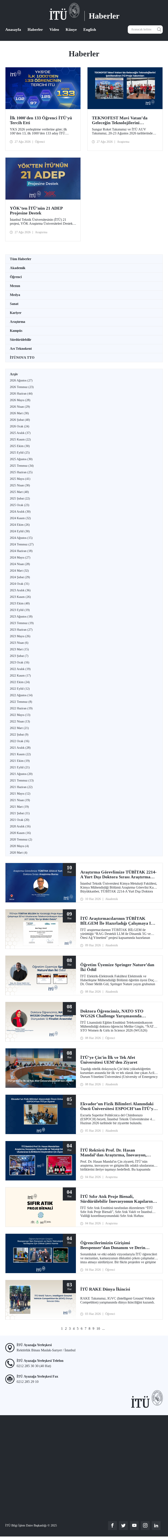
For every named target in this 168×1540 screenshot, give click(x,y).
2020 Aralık (20, 826)
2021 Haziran (21, 787)
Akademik (17, 268)
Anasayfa (13, 29)
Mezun (15, 286)
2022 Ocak (19, 741)
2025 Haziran (21, 472)
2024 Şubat (20, 577)
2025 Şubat (20, 498)
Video (54, 29)
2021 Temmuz (22, 780)
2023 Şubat (19, 656)
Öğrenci (16, 277)
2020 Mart (18, 852)
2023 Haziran (21, 629)
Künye (71, 29)
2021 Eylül (20, 767)
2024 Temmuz (22, 544)
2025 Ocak (19, 505)
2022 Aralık (20, 669)
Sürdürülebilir (20, 339)
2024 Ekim (20, 524)
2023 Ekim (20, 603)
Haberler (35, 29)
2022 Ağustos (21, 695)
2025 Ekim (20, 446)
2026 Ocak (19, 426)
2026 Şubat (20, 419)
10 (98, 1328)
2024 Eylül (20, 531)
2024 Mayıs (20, 557)
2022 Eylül (20, 688)
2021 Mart (19, 806)
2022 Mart (19, 728)
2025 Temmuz (22, 465)
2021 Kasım (20, 754)
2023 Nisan (19, 642)
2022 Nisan (20, 721)
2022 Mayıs (20, 715)
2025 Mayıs (20, 478)
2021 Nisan (20, 800)
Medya (15, 295)
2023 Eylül (20, 610)
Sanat (14, 304)
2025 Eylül (20, 452)
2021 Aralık (20, 747)
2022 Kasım (20, 675)
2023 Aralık (20, 590)
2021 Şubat (20, 813)
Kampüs (16, 330)
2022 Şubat (19, 734)
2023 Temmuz (22, 623)
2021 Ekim (20, 760)
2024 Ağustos (21, 537)
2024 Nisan (20, 564)
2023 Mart (19, 649)
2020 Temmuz (21, 839)
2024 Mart (19, 570)
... (103, 1328)
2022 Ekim (20, 682)
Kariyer (15, 313)
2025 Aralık (20, 433)
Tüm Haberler (20, 259)
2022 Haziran (21, 708)
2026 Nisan (20, 406)
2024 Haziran (21, 551)
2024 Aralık (20, 511)
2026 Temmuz (22, 387)
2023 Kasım (20, 597)
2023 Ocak (19, 662)
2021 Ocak (19, 819)
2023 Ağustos (21, 616)
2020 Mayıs (19, 846)
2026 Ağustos (21, 380)
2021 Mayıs (20, 793)
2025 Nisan (20, 485)
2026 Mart (19, 413)
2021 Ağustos (21, 774)
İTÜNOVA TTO (22, 357)
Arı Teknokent (21, 348)
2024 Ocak (19, 583)
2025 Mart (19, 492)
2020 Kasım (20, 833)
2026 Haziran (21, 393)
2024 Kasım (20, 518)
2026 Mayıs (20, 400)
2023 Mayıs (20, 636)
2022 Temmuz (21, 701)
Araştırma (17, 322)
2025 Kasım (20, 439)
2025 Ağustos (21, 459)
